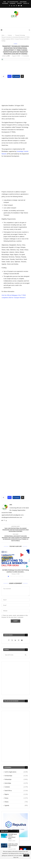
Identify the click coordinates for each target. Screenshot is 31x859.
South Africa (16, 790)
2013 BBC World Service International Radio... (12, 836)
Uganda (16, 805)
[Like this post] (10, 76)
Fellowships (5, 3)
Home (4, 1)
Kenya (16, 798)
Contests (19, 3)
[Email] (21, 5)
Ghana (16, 802)
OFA (8, 56)
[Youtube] (18, 5)
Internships (12, 3)
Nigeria (16, 794)
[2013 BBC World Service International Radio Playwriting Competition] (4, 836)
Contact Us (26, 3)
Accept (26, 855)
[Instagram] (16, 5)
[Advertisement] (16, 22)
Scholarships (23, 1)
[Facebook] (9, 5)
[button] (3, 563)
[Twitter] (11, 5)
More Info (16, 857)
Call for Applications (12, 1)
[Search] (29, 30)
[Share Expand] (22, 76)
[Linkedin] (14, 5)
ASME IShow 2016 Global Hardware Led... (13, 845)
